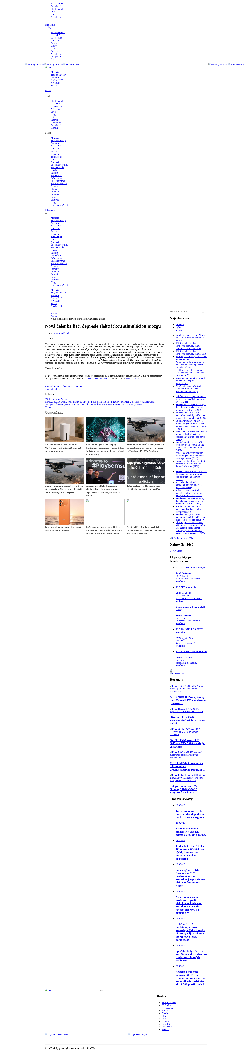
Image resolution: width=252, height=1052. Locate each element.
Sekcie (48, 90)
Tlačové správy (58, 167)
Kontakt (54, 59)
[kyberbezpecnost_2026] (181, 538)
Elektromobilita (58, 9)
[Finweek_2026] (178, 673)
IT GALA (55, 35)
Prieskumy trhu (58, 181)
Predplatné (56, 6)
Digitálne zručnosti (59, 205)
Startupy (55, 189)
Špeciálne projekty (59, 165)
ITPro (53, 159)
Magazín (55, 72)
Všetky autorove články (56, 399)
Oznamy (55, 186)
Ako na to (55, 162)
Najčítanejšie (57, 306)
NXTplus (55, 40)
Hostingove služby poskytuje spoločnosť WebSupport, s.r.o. (155, 1039)
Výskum (55, 154)
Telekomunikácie (59, 183)
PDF (53, 11)
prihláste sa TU (133, 378)
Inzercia (54, 51)
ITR (53, 14)
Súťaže (54, 43)
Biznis (54, 170)
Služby (48, 27)
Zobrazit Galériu (52, 389)
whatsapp (58, 333)
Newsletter (56, 17)
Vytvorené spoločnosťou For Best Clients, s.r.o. (67, 1039)
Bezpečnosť (56, 175)
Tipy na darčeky (58, 75)
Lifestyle (55, 199)
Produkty (55, 191)
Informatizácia (57, 178)
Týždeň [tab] (179, 327)
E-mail (66, 333)
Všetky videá (176, 551)
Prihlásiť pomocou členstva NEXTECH (63, 386)
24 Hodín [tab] (180, 324)
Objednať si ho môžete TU (98, 378)
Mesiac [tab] (179, 330)
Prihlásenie (50, 25)
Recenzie (55, 77)
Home (54, 313)
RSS (53, 48)
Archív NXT (57, 80)
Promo (54, 197)
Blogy (54, 46)
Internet (54, 173)
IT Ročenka (56, 38)
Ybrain (48, 407)
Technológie (56, 157)
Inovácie (55, 194)
